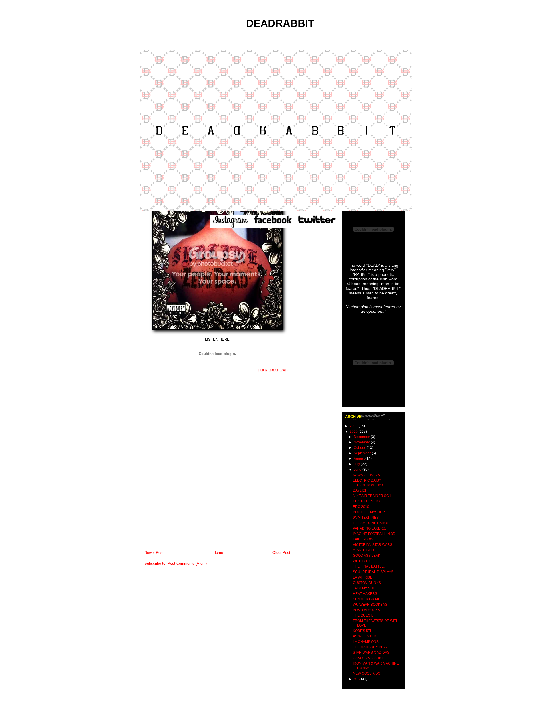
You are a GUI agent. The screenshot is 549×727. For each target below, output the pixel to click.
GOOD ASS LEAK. (367, 555)
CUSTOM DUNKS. (367, 583)
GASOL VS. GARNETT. (371, 658)
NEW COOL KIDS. (367, 673)
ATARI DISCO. (364, 550)
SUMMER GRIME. (367, 599)
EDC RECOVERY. (367, 501)
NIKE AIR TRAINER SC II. (372, 496)
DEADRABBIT (280, 23)
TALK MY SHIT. (364, 588)
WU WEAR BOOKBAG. (370, 604)
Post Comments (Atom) (187, 563)
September (363, 453)
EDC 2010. (361, 506)
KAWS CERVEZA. (367, 475)
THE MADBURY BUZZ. (371, 647)
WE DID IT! (361, 561)
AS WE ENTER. (365, 636)
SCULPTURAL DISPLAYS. (373, 572)
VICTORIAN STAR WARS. (373, 544)
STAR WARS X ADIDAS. (371, 652)
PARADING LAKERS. (369, 528)
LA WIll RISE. (363, 577)
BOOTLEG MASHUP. (369, 512)
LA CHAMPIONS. (366, 641)
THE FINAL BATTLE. (369, 566)
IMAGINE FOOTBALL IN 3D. (374, 534)
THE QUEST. (363, 615)
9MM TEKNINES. (366, 517)
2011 (354, 426)
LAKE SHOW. (363, 539)
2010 (354, 431)
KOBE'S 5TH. (363, 631)
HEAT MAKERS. (365, 593)
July (357, 464)
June (358, 469)
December (362, 437)
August (359, 458)
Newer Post (154, 552)
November (362, 442)
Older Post (281, 552)
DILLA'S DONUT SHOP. (371, 523)
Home (218, 552)
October (360, 447)
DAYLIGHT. (361, 490)
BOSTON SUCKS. (367, 610)
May (357, 679)
